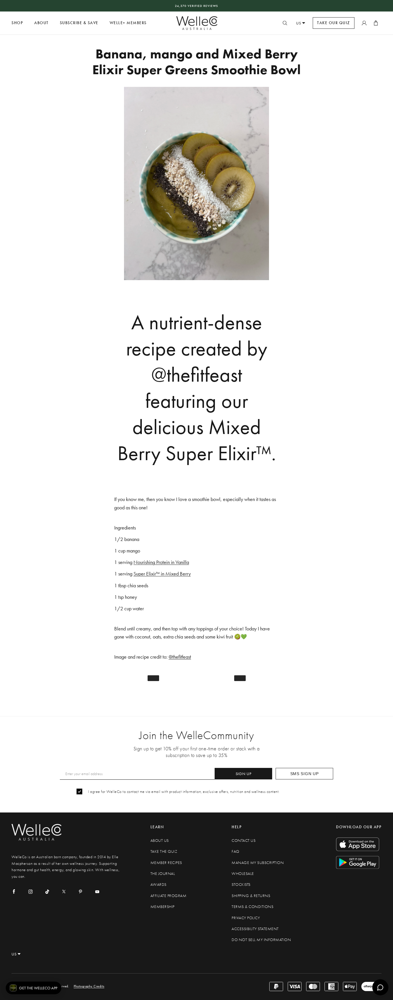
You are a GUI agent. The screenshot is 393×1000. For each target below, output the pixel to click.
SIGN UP (243, 773)
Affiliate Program (168, 895)
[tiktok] (47, 891)
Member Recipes (166, 862)
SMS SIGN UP (304, 773)
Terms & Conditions (252, 906)
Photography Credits (89, 986)
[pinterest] (80, 891)
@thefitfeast (180, 656)
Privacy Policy (246, 917)
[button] (33, 988)
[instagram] (30, 891)
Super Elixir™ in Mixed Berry (162, 573)
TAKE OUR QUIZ (333, 22)
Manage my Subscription (258, 862)
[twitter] (64, 891)
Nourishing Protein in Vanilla (161, 562)
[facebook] (14, 891)
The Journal (162, 873)
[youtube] (97, 891)
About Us (159, 840)
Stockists (241, 884)
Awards (158, 884)
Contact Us (243, 840)
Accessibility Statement (255, 928)
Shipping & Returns (251, 895)
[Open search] (285, 23)
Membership (162, 906)
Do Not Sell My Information (261, 939)
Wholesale (243, 873)
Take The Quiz (164, 851)
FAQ (235, 851)
